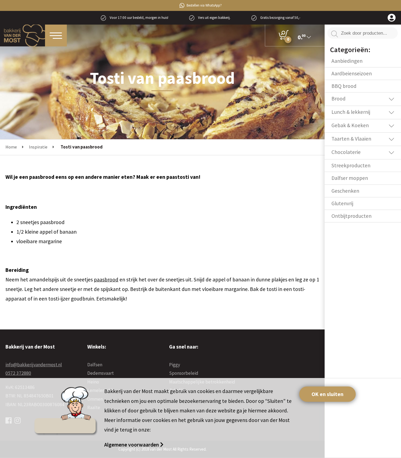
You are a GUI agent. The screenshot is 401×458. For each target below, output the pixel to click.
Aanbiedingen (347, 61)
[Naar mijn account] (392, 18)
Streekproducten (350, 165)
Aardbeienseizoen (351, 73)
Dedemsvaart (100, 373)
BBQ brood (344, 86)
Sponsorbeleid (183, 373)
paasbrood (106, 279)
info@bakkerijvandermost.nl (33, 365)
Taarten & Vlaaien (351, 138)
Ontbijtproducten (351, 216)
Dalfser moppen (349, 178)
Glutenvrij (342, 203)
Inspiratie (38, 147)
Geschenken (345, 191)
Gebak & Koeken (350, 125)
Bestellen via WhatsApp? (204, 5)
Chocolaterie (346, 152)
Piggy (174, 365)
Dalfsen (94, 365)
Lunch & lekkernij (350, 112)
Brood (338, 98)
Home (11, 147)
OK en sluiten (327, 394)
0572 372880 (18, 373)
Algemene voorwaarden (132, 444)
